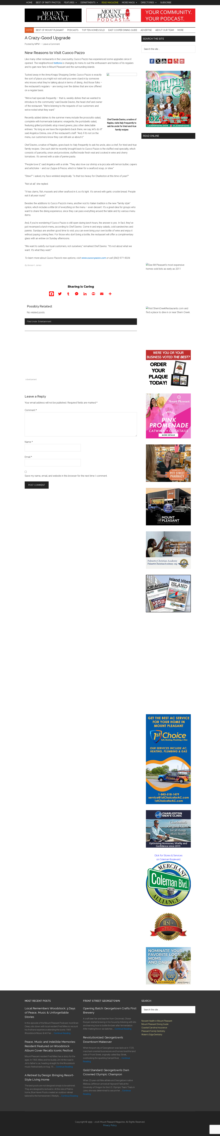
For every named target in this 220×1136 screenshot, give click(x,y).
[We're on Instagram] (182, 62)
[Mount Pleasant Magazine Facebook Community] (176, 62)
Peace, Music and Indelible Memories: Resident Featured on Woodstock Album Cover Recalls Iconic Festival (50, 1046)
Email (28, 457)
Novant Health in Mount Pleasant (156, 1021)
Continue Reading (62, 1033)
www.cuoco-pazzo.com (93, 257)
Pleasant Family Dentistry (153, 1031)
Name (29, 442)
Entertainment (44, 321)
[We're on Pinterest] (170, 62)
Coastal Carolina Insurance (154, 1027)
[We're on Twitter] (158, 62)
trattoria (58, 63)
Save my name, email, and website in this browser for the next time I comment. (66, 475)
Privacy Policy (110, 1125)
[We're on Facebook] (152, 62)
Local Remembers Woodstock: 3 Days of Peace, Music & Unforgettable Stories (50, 1013)
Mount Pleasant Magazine (53, 15)
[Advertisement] (81, 356)
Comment (31, 410)
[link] (168, 883)
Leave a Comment (51, 44)
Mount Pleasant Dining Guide (154, 1024)
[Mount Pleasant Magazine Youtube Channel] (164, 62)
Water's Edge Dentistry (151, 1034)
